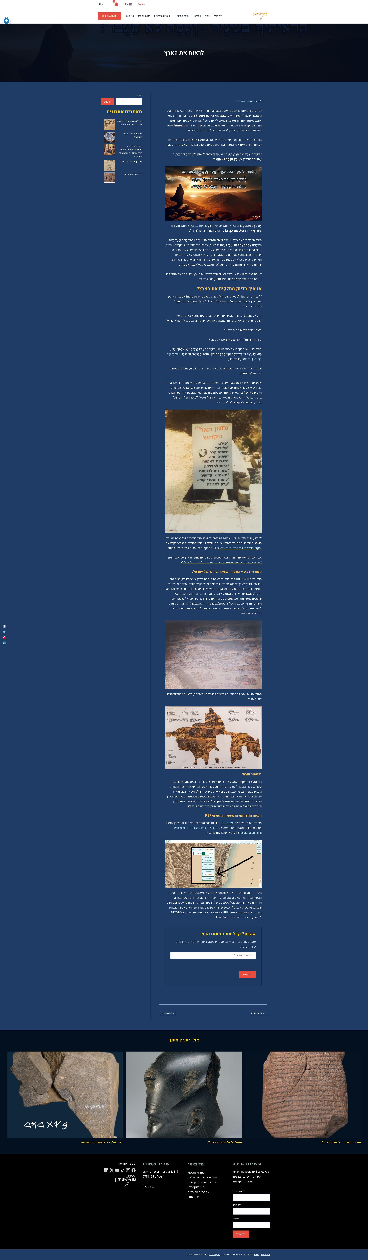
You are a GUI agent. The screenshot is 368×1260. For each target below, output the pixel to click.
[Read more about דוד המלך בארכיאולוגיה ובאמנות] (65, 1095)
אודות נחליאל (196, 1173)
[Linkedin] (4, 643)
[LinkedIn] (106, 1170)
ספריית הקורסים (197, 1192)
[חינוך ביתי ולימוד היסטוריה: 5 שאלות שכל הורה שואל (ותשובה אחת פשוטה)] (109, 149)
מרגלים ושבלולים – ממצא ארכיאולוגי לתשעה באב (129, 122)
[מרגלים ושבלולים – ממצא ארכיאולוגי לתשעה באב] (109, 124)
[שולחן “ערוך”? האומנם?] (109, 165)
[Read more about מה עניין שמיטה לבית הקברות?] (303, 1095)
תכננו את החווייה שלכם (202, 1177)
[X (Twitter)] (112, 1170)
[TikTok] (123, 1170)
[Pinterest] (4, 637)
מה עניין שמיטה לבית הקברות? (341, 1142)
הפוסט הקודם (258, 1013)
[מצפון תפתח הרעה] (109, 177)
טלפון (236, 1219)
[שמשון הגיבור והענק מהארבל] (109, 137)
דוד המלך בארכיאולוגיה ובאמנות (102, 1142)
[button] (109, 16)
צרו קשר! (148, 1186)
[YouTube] (117, 1170)
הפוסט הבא (168, 1013)
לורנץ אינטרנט (214, 1254)
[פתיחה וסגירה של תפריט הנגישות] (6, 20)
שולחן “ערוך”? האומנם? (130, 161)
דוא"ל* (236, 1205)
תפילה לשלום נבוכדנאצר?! (225, 1142)
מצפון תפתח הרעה (133, 174)
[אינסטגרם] (128, 1170)
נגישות (256, 1254)
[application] (193, 16)
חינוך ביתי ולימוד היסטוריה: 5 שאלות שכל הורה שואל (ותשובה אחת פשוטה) (130, 151)
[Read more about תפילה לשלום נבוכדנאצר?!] (184, 1095)
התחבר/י (141, 4)
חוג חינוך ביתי (196, 1187)
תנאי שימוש (265, 1254)
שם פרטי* (239, 1191)
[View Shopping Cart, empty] (116, 4)
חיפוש (139, 95)
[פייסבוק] (4, 626)
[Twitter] (4, 631)
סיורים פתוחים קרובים (201, 1182)
